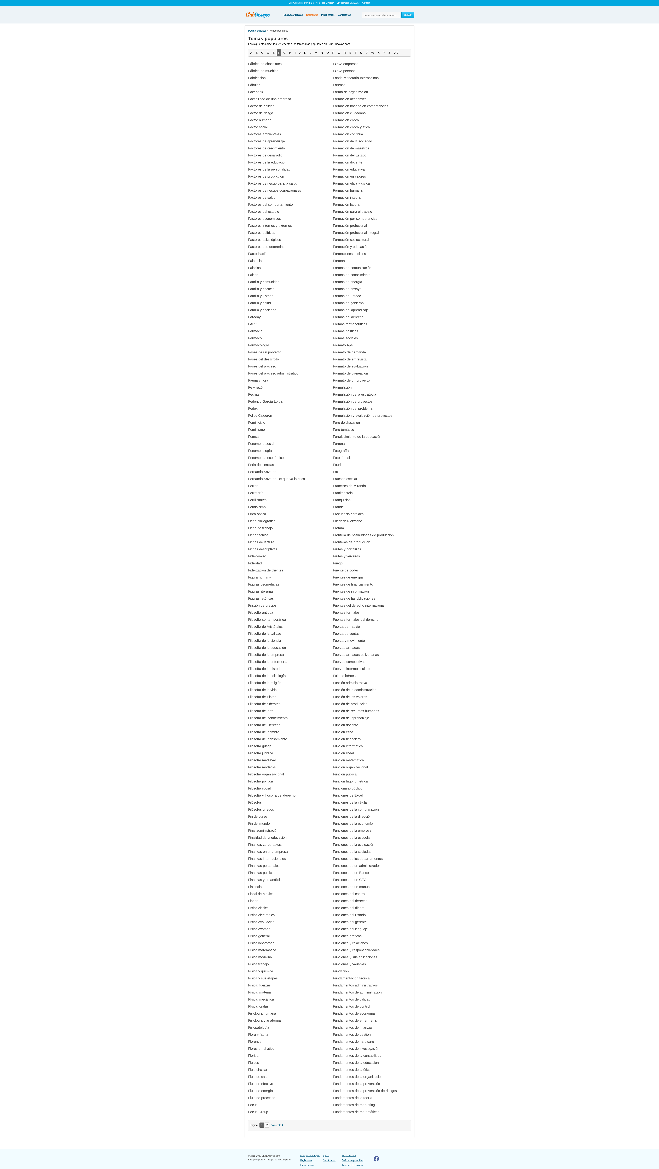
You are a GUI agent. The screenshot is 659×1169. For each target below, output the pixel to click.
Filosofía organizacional (266, 774)
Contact (366, 3)
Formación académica (350, 99)
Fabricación (257, 78)
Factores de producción (266, 176)
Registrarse (312, 14)
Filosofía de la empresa (266, 655)
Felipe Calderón (260, 415)
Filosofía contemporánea (267, 619)
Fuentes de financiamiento (353, 584)
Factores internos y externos (270, 225)
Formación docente (347, 162)
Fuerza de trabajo (346, 626)
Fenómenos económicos (266, 458)
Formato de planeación (350, 373)
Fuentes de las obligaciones (354, 598)
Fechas (253, 394)
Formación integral (347, 197)
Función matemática (348, 760)
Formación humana (347, 190)
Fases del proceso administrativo (273, 373)
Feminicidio (256, 422)
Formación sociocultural (351, 240)
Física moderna (260, 957)
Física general (259, 936)
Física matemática (262, 950)
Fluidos (253, 1063)
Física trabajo (258, 964)
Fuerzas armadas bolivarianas (356, 655)
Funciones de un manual (351, 887)
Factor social (258, 127)
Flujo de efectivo (260, 1084)
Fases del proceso (262, 366)
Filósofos (255, 802)
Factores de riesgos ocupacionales (274, 190)
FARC (252, 324)
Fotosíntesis (342, 458)
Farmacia (255, 331)
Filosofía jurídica (260, 753)
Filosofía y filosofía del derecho (272, 795)
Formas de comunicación (352, 268)
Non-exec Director (325, 3)
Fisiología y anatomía (264, 1020)
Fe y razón (256, 387)
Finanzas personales (264, 866)
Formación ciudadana (349, 113)
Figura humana (259, 577)
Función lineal (343, 753)
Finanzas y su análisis (264, 880)
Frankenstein (343, 493)
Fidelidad (255, 563)
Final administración (263, 830)
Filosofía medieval (262, 760)
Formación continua (348, 134)
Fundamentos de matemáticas (356, 1112)
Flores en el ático (261, 1048)
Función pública (345, 774)
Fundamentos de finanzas (352, 1027)
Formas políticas (345, 331)
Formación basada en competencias (360, 106)
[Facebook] (376, 1160)
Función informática (348, 746)
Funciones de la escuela (351, 837)
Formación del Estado (349, 155)
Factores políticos (261, 233)
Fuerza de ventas (346, 633)
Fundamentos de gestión (352, 1034)
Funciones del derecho (350, 901)
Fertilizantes (257, 500)
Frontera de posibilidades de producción (363, 535)
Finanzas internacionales (267, 859)
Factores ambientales (264, 134)
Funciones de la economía (353, 823)
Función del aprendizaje (351, 718)
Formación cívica (346, 120)
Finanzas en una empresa (268, 852)
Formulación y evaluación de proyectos (362, 415)
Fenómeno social (261, 444)
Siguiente (276, 1125)
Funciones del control (349, 894)
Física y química (260, 971)
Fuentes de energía (348, 577)
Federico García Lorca (265, 401)
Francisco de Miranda (349, 486)
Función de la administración (354, 690)
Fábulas (254, 85)
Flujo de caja (257, 1077)
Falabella (255, 261)
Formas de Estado (347, 296)
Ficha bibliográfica (261, 521)
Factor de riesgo (260, 113)
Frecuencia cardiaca (348, 514)
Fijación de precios (262, 605)
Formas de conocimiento (352, 275)
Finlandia (255, 887)
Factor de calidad (261, 106)
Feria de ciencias (261, 465)
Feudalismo (257, 507)
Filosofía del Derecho (264, 725)
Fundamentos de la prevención (356, 1084)
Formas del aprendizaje (351, 310)
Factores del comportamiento (270, 204)
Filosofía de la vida (262, 690)
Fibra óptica (257, 514)
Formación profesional (350, 225)
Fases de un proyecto (264, 352)
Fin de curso (257, 816)
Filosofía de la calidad (264, 633)
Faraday (254, 317)
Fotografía (341, 451)
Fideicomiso (257, 556)
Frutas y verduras (346, 556)
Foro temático (343, 429)
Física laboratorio (261, 943)
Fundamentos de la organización (358, 1077)
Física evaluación (261, 922)
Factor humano (259, 120)
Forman (339, 261)
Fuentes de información (351, 591)
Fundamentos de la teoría (352, 1098)
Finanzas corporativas (265, 844)
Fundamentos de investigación (356, 1048)
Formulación (342, 387)
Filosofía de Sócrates (264, 704)
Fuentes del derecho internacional (358, 605)
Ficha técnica (258, 535)
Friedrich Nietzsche (347, 521)
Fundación (341, 971)
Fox (336, 472)
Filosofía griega (259, 746)
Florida (253, 1055)
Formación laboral (346, 204)
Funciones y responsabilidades (356, 950)
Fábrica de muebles (263, 71)
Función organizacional (350, 767)
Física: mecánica (261, 999)
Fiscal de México (261, 894)
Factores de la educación (267, 162)
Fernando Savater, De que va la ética (276, 479)
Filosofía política (260, 781)
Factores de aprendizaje (266, 141)
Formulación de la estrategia (354, 394)
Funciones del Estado (349, 915)
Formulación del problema (352, 408)
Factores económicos (264, 218)
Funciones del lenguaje (350, 929)
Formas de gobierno (348, 303)
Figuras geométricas (263, 584)
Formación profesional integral (356, 233)
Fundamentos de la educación (356, 1063)
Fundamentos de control (351, 1006)
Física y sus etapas (263, 978)
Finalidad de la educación (267, 837)
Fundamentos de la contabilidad (357, 1055)
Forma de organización (350, 92)
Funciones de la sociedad (352, 852)
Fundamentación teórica (351, 978)
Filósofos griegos (261, 809)
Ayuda (326, 1155)
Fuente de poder (345, 570)
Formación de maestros (351, 148)
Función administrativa (350, 683)
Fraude (338, 507)
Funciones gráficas (347, 936)
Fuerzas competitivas (349, 662)
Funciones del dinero (349, 908)
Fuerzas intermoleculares (352, 669)
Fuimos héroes (344, 676)
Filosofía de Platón (262, 697)
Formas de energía (347, 282)
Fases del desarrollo (263, 359)
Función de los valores (350, 697)
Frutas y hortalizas (347, 549)
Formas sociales (345, 338)
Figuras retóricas (261, 598)
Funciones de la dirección (352, 816)
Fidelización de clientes (265, 570)
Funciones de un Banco (351, 873)
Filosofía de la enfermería (267, 662)
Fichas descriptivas (262, 549)
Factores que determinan (267, 247)
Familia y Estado (260, 296)
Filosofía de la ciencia (264, 640)
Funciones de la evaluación (353, 844)
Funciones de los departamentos (358, 859)
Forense (339, 85)
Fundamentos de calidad (351, 999)
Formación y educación (350, 247)
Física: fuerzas (259, 985)
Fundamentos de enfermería (355, 1020)
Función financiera (347, 739)
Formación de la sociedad (352, 141)
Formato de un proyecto (351, 380)
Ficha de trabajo (260, 528)
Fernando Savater (262, 472)
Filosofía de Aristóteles (265, 626)
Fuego (338, 563)
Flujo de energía (260, 1091)
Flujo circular (257, 1070)
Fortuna (339, 444)
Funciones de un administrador (356, 866)
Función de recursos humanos (356, 711)
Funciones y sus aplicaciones (355, 957)
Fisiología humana (262, 1013)
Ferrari (253, 486)
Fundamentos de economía (354, 1013)
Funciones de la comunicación (356, 809)
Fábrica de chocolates (265, 64)
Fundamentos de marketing (354, 1105)
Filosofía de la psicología (267, 676)
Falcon (253, 275)
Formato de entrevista (350, 359)
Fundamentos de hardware (353, 1041)
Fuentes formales (346, 612)
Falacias (254, 268)
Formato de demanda (349, 352)
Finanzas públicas (261, 873)
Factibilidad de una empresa (269, 99)
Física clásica (258, 908)
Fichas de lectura (261, 542)
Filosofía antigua (260, 612)
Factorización (258, 254)
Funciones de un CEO (350, 880)
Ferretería (255, 493)
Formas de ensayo (347, 289)
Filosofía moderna (262, 767)
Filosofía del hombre (263, 732)
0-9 (396, 52)
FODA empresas (345, 64)
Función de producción (350, 704)
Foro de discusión (346, 422)
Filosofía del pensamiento (267, 739)
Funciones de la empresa (352, 830)
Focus (252, 1105)
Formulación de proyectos (352, 401)
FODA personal (344, 71)
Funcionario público (347, 788)
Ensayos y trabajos (293, 14)
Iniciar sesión (327, 14)
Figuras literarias (260, 591)
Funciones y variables (349, 964)
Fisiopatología (258, 1027)
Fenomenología (260, 451)
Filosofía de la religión (264, 683)
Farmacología (258, 345)
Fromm (338, 528)
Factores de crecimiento (266, 148)
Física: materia (259, 992)
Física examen (259, 929)
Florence (254, 1041)
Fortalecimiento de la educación (357, 437)
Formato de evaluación (350, 366)
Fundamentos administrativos (355, 985)
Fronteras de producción (351, 542)
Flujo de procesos (261, 1098)
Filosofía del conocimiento (268, 718)
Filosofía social (259, 788)
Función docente (345, 725)
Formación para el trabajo (352, 211)
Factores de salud (261, 197)
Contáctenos (344, 14)
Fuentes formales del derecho (355, 619)
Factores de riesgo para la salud (272, 183)
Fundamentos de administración (357, 992)
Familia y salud (259, 303)
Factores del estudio (263, 211)
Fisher (253, 901)
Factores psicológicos (264, 240)
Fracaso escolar (345, 479)
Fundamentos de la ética (352, 1070)
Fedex (253, 408)
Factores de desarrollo (265, 155)
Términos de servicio (352, 1165)
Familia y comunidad (263, 282)
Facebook (255, 92)
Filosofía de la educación (267, 648)
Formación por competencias (355, 218)
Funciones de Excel (348, 795)
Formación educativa (349, 169)
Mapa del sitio (349, 1155)
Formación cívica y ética (351, 127)
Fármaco (255, 338)
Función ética (343, 732)
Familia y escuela (261, 289)
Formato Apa (343, 345)
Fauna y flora (258, 380)
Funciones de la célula (350, 802)
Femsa (253, 437)
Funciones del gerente (350, 922)
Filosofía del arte (261, 711)
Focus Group (258, 1112)
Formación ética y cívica (351, 183)
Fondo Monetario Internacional (356, 78)
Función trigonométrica (350, 781)
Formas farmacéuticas (350, 324)
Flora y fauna (258, 1034)
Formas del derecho (348, 317)
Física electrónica (261, 915)
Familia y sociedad (262, 310)
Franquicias (341, 500)
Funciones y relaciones (350, 943)
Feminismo (256, 429)
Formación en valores (349, 176)
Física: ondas (258, 1006)
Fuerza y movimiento (349, 640)
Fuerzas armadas (346, 648)
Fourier (338, 465)
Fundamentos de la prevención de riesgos (365, 1091)
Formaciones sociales (349, 254)
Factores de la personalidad (269, 169)
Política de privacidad (352, 1160)
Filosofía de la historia (264, 669)
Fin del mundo (259, 823)
